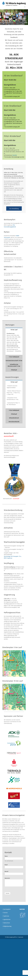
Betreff (6, 871)
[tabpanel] (14, 343)
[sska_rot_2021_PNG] (14, 760)
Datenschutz (5, 923)
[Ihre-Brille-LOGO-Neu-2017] (14, 803)
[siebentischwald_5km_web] (14, 651)
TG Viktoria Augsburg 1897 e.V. (11, 937)
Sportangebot (5, 909)
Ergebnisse (5, 916)
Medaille (14, 155)
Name (6, 856)
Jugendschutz (5, 919)
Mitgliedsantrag (5, 926)
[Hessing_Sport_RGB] (13, 750)
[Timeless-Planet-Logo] (14, 741)
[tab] (14, 329)
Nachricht (7, 878)
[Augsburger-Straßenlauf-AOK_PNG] (14, 464)
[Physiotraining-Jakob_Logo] (14, 777)
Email (6, 864)
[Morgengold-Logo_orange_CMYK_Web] (14, 788)
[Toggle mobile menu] (25, 7)
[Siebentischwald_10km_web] (14, 684)
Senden (7, 893)
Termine (5, 912)
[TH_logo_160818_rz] (14, 770)
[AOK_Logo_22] (14, 731)
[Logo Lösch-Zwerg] (14, 793)
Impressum (20, 937)
